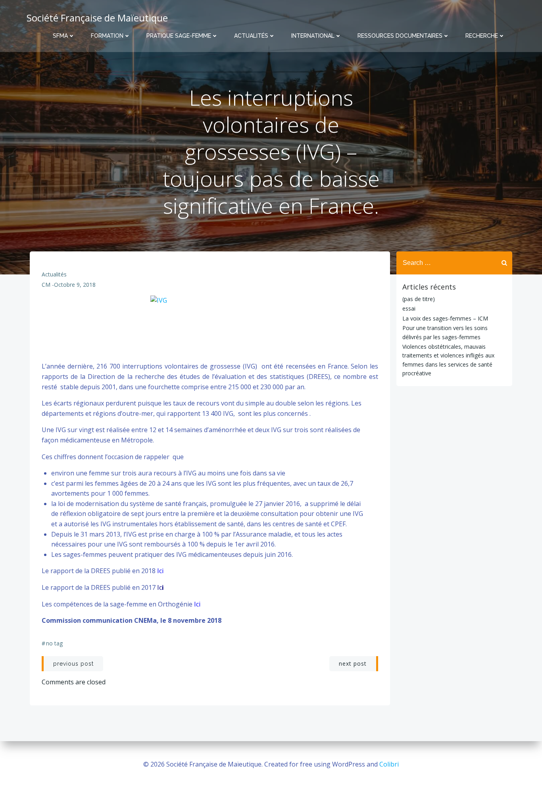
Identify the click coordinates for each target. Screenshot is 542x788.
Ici (160, 570)
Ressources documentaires (399, 36)
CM (46, 284)
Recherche (481, 36)
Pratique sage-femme (178, 36)
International (312, 36)
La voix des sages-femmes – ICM (445, 318)
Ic (159, 587)
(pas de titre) (418, 299)
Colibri (389, 764)
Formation (107, 36)
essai (408, 308)
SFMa (60, 36)
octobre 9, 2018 (75, 284)
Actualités (251, 36)
